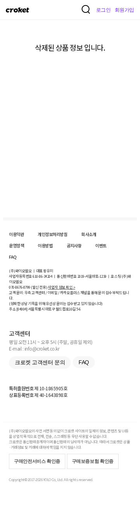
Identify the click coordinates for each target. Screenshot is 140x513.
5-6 (78, 309)
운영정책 (16, 245)
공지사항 (73, 245)
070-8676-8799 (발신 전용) (28, 287)
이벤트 (101, 245)
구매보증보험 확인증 (93, 461)
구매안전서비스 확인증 (37, 461)
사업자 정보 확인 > (61, 287)
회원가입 (124, 10)
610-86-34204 (42, 276)
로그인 (103, 10)
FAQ (13, 257)
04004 (22, 309)
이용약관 (16, 234)
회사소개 (88, 234)
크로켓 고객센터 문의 (40, 362)
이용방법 (45, 245)
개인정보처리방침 (52, 234)
